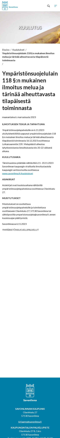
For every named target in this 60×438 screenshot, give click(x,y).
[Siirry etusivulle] (13, 5)
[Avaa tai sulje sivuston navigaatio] (56, 6)
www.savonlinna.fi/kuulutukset (17, 173)
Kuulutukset (18, 49)
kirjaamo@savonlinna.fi (30, 421)
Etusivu (5, 49)
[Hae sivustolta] (48, 6)
